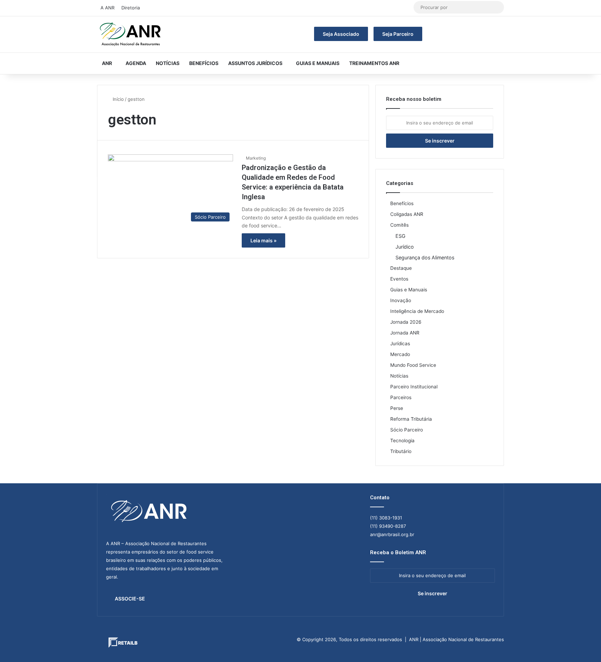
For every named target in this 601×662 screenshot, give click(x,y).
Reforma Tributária (411, 419)
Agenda (136, 63)
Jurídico (404, 247)
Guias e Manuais (317, 63)
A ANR (107, 7)
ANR (107, 63)
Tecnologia (402, 440)
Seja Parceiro (398, 34)
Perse (396, 408)
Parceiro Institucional (414, 386)
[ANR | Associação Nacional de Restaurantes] (131, 34)
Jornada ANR (404, 333)
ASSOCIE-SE (130, 599)
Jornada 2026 (406, 322)
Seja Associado (341, 34)
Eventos (399, 279)
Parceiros (400, 397)
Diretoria (130, 7)
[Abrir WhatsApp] (583, 644)
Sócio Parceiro (406, 430)
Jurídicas (400, 343)
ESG (400, 236)
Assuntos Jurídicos (255, 63)
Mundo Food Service (413, 365)
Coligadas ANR (406, 214)
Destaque (401, 268)
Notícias (167, 63)
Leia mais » (263, 240)
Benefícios (203, 63)
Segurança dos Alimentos (424, 257)
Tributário (400, 451)
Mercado (400, 354)
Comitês (399, 225)
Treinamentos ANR (374, 63)
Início (117, 99)
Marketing (256, 158)
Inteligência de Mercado (417, 311)
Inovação (400, 300)
